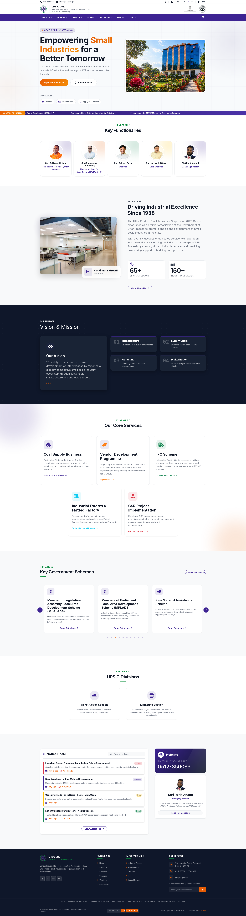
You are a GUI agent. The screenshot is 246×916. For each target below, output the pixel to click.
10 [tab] (142, 637)
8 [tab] (134, 637)
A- (185, 2)
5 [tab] (123, 637)
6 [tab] (127, 637)
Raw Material (68, 102)
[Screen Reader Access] (179, 2)
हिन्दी (203, 2)
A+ (192, 2)
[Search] (203, 17)
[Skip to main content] (167, 2)
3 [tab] (115, 637)
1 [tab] (107, 637)
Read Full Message (180, 813)
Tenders (48, 102)
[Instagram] (59, 878)
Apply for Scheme (91, 102)
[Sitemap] (173, 2)
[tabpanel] (69, 609)
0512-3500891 (175, 767)
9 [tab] (138, 637)
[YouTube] (53, 878)
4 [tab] (119, 637)
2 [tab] (111, 637)
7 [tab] (131, 637)
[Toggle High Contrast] (198, 2)
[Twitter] (48, 878)
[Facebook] (42, 878)
